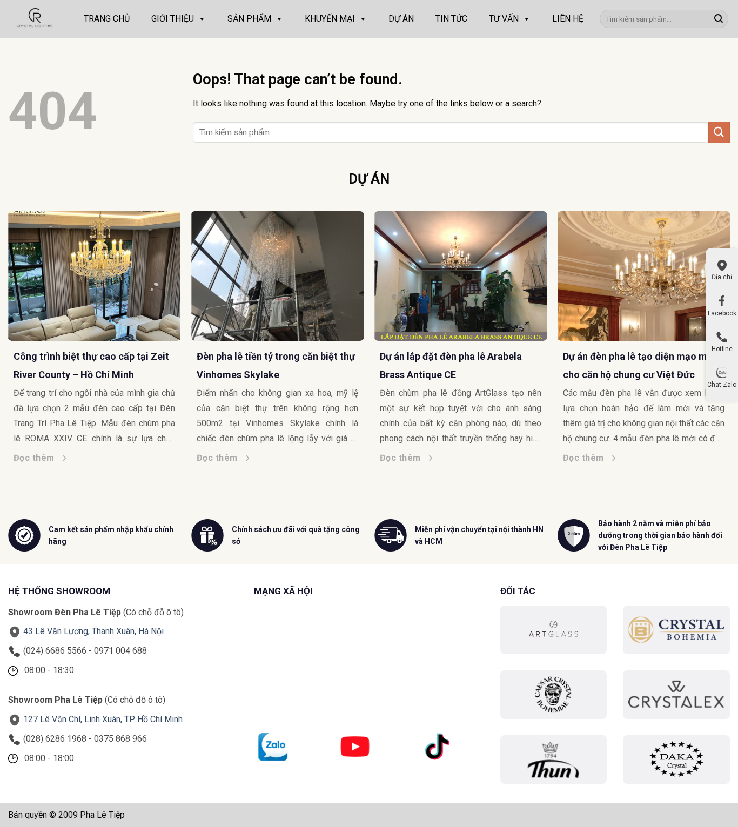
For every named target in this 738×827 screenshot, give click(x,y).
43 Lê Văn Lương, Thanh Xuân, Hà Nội (93, 631)
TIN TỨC (451, 19)
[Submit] (718, 19)
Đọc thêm (34, 458)
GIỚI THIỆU (172, 19)
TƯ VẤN (504, 19)
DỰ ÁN (401, 19)
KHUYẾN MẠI (330, 19)
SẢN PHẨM (249, 19)
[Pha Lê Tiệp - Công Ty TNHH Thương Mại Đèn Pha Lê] (35, 19)
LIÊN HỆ (567, 19)
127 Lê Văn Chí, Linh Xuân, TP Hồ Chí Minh (103, 719)
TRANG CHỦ (107, 19)
